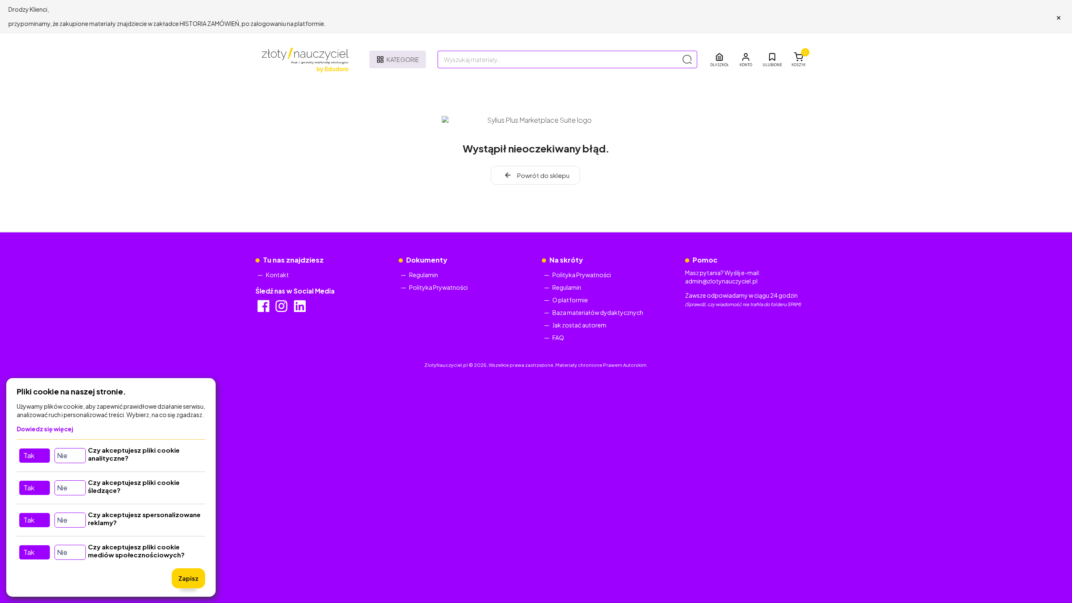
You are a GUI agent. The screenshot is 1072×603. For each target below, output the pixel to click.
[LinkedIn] (300, 308)
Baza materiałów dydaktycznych (597, 312)
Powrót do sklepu (543, 175)
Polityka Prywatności (438, 287)
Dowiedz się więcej (45, 429)
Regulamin (423, 274)
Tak (28, 455)
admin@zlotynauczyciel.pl (721, 281)
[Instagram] (282, 308)
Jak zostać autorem (579, 325)
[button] (746, 59)
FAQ (558, 337)
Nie (62, 455)
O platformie (570, 300)
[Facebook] (264, 308)
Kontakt (277, 274)
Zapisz (188, 578)
